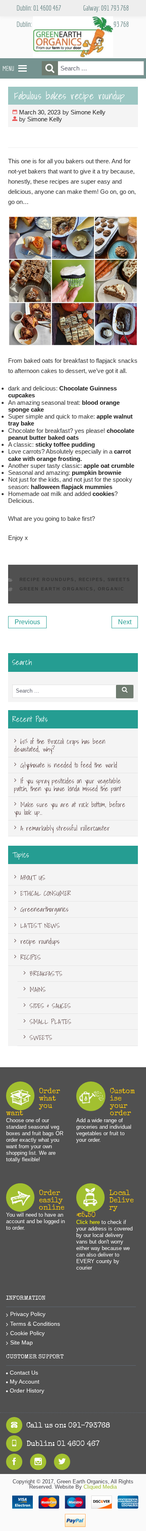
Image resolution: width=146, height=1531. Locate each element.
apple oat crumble (109, 465)
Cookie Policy (27, 1333)
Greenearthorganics (44, 909)
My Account (24, 1381)
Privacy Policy (27, 1314)
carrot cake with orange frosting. (69, 455)
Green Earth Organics (56, 588)
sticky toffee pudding (65, 444)
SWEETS (119, 579)
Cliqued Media (100, 1487)
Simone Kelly (88, 112)
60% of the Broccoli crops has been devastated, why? (59, 745)
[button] (8, 68)
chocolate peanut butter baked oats (71, 434)
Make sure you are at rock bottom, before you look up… (69, 808)
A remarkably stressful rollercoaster (65, 828)
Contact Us (24, 1372)
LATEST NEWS (40, 925)
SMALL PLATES (50, 1021)
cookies (103, 493)
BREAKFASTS (46, 973)
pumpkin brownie (96, 472)
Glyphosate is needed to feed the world (68, 765)
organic (111, 588)
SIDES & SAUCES (50, 1005)
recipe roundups (47, 579)
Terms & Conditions (35, 1323)
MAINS (38, 989)
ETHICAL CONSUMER (45, 893)
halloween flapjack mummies (71, 486)
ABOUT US (32, 877)
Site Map (21, 1342)
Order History (27, 1390)
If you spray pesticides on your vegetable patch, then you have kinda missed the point (67, 785)
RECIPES (91, 579)
